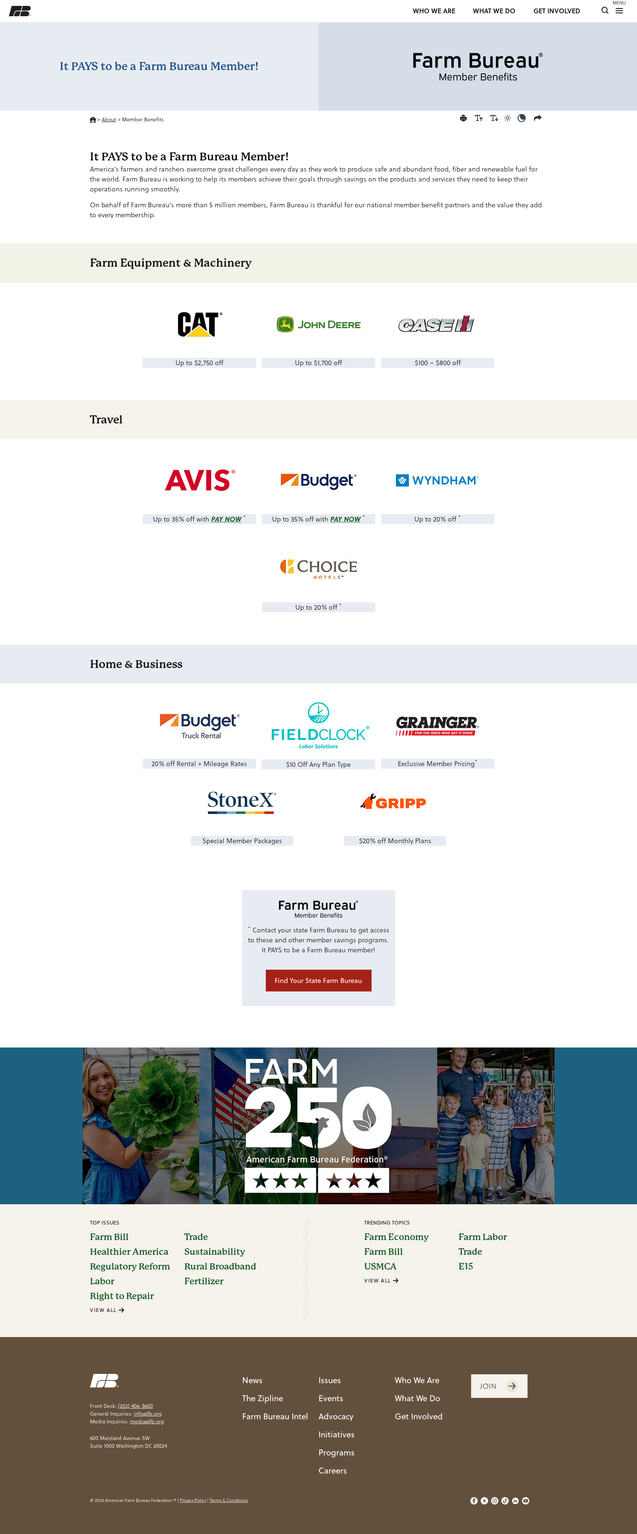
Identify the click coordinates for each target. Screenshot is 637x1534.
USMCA (380, 1266)
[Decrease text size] (494, 118)
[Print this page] (463, 118)
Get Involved (419, 1416)
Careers (332, 1470)
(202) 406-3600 (135, 1406)
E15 (466, 1266)
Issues (329, 1380)
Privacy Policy (193, 1500)
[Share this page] (539, 118)
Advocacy (336, 1416)
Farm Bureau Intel (275, 1416)
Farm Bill (109, 1237)
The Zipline (262, 1398)
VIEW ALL (104, 1310)
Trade (196, 1237)
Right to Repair (122, 1296)
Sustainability (214, 1251)
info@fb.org (147, 1413)
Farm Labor (483, 1237)
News (252, 1380)
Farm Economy (396, 1237)
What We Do (417, 1398)
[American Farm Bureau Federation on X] (484, 1500)
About (109, 119)
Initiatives (336, 1434)
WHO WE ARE (434, 11)
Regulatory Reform (130, 1266)
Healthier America (129, 1251)
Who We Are (417, 1380)
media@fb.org (147, 1421)
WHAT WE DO (494, 11)
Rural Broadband (220, 1266)
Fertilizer (203, 1281)
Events (330, 1398)
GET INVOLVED (556, 11)
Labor (102, 1281)
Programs (336, 1452)
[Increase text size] (479, 118)
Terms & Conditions (229, 1500)
